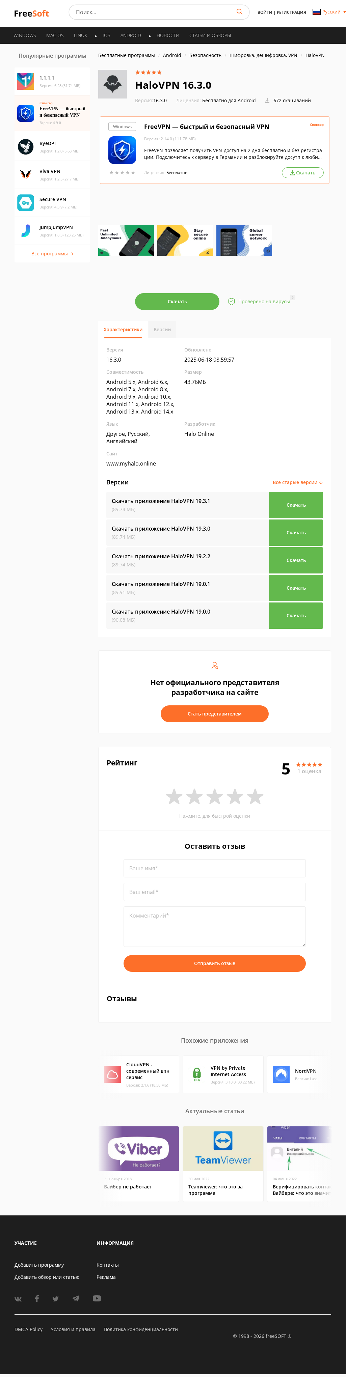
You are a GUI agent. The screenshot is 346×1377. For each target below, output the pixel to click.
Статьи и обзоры (210, 35)
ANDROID (131, 35)
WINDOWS (25, 35)
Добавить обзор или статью (47, 1277)
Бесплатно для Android (229, 100)
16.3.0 (151, 100)
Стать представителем (215, 713)
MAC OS (55, 35)
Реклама (106, 1277)
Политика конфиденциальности (141, 1329)
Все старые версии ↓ (298, 482)
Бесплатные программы (126, 55)
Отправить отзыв (214, 963)
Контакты (108, 1265)
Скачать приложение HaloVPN (161, 501)
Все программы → (52, 253)
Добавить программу (39, 1265)
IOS (106, 35)
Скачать (177, 301)
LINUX (80, 35)
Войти (265, 12)
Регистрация (291, 12)
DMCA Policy (29, 1329)
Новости (168, 35)
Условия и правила (73, 1329)
